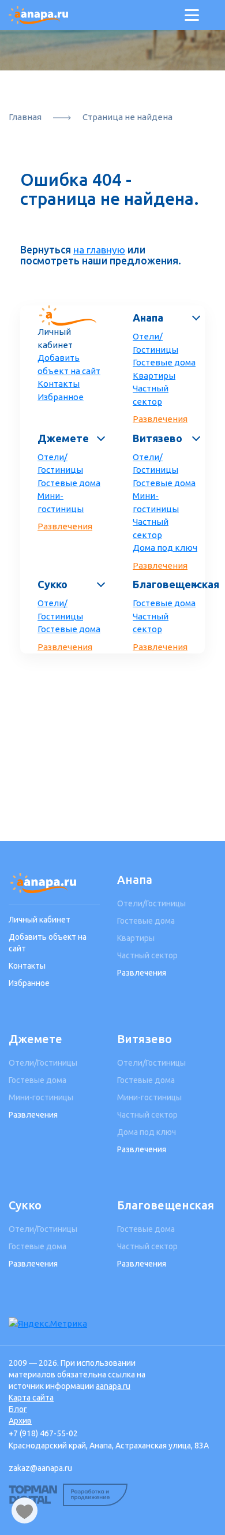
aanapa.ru (113, 1386)
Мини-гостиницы (61, 502)
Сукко (53, 584)
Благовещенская (166, 584)
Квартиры (154, 375)
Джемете (63, 438)
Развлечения (160, 419)
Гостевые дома (164, 362)
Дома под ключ (165, 547)
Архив (20, 1420)
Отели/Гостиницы (155, 342)
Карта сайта (31, 1397)
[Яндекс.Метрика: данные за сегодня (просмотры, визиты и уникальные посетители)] (48, 1324)
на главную (99, 249)
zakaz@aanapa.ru (40, 1468)
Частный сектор (150, 394)
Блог (18, 1409)
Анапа (148, 317)
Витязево (157, 438)
